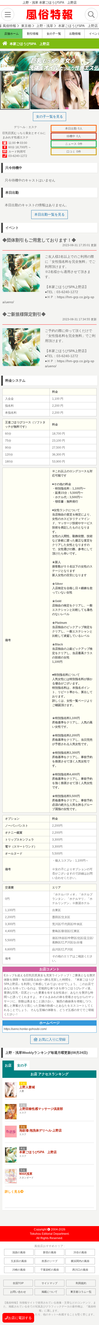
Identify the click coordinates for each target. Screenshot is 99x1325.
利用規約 (81, 1283)
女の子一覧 (53, 33)
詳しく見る (12, 1191)
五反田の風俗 (19, 1261)
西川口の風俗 (80, 1269)
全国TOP (18, 1283)
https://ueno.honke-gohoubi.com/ (25, 1029)
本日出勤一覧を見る (49, 214)
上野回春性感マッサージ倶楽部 (41, 1109)
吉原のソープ (49, 1261)
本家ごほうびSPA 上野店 (30, 44)
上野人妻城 (27, 1087)
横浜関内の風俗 (80, 1261)
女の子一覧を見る (49, 116)
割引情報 (32, 33)
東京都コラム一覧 (81, 1291)
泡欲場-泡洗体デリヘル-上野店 (40, 1130)
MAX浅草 (25, 1174)
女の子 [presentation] (22, 1065)
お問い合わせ (18, 1291)
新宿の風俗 (49, 1252)
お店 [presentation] (8, 1065)
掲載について (49, 1291)
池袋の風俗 (18, 1252)
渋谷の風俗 (80, 1252)
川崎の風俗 (18, 1269)
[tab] (8, 1065)
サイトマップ (49, 1283)
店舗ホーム (11, 33)
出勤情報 (74, 33)
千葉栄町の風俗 (49, 1269)
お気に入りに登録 (52, 1039)
